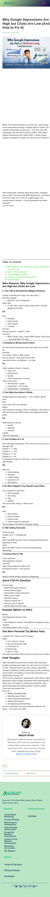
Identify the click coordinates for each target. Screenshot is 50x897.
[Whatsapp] (29, 886)
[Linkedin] (34, 886)
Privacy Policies (12, 870)
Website (19, 754)
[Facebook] (16, 886)
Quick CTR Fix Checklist (17, 272)
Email (34, 754)
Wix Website (9, 851)
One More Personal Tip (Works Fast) (22, 277)
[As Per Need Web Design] (10, 3)
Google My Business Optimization (10, 834)
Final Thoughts (13, 280)
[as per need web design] (12, 793)
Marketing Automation (9, 847)
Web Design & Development (10, 823)
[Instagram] (25, 886)
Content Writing (11, 819)
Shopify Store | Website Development (11, 841)
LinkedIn (27, 754)
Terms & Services (13, 864)
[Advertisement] (25, 97)
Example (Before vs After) (18, 274)
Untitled (32, 816)
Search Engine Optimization (10, 828)
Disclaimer (9, 876)
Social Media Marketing (10, 816)
